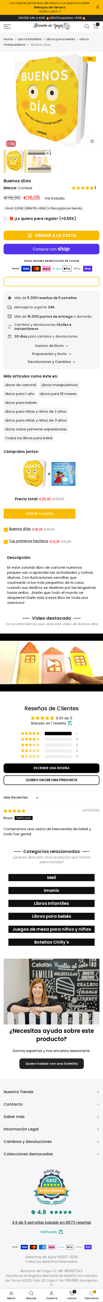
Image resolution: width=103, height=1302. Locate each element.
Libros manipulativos (59, 384)
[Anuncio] (50, 7)
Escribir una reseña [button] (51, 768)
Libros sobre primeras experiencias (36, 429)
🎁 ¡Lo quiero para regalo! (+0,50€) (42, 218)
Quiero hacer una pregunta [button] (51, 780)
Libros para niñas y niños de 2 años (35, 411)
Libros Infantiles (30, 39)
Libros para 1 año (19, 393)
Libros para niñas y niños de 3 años (36, 420)
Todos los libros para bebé (28, 437)
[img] (14, 810)
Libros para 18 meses (58, 393)
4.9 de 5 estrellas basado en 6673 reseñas (51, 1222)
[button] (83, 187)
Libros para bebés (60, 39)
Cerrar (97, 7)
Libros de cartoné (20, 384)
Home (8, 39)
